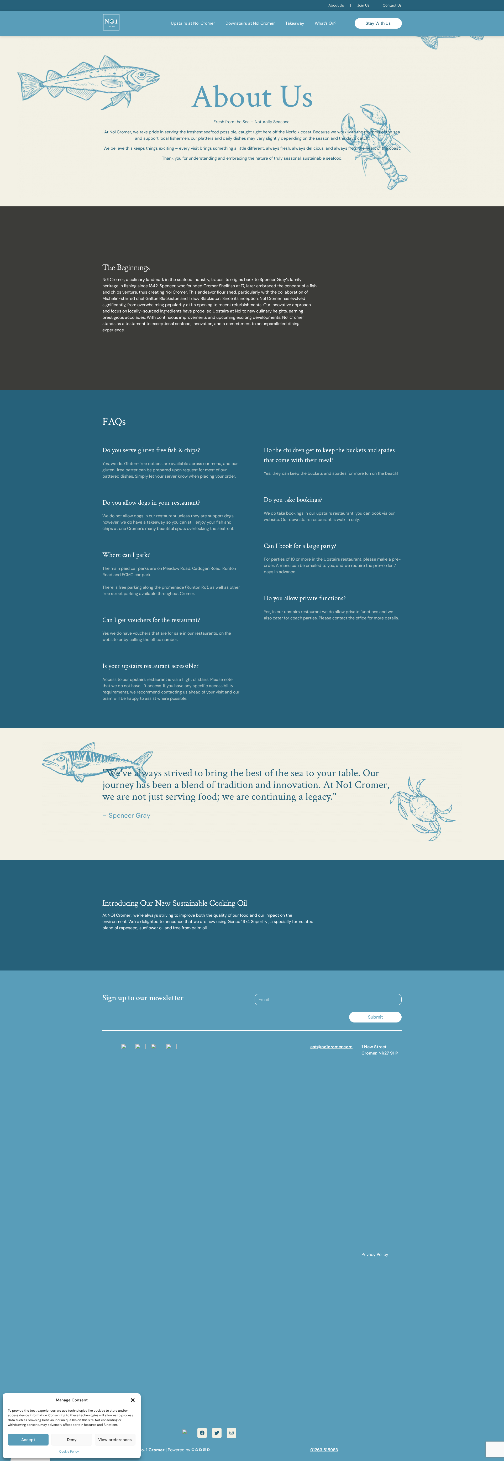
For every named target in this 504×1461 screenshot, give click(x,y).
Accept (28, 1439)
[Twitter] (217, 1433)
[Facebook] (202, 1433)
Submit (375, 1017)
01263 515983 (324, 1450)
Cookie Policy (69, 1451)
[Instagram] (231, 1433)
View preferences (115, 1439)
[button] (132, 1400)
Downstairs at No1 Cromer (250, 23)
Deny (72, 1439)
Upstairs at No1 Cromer (193, 23)
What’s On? (325, 23)
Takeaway (294, 23)
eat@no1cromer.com (331, 1047)
